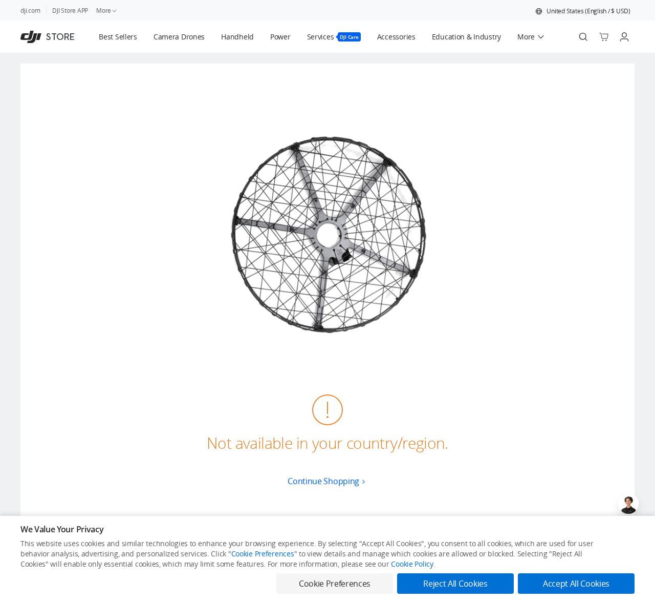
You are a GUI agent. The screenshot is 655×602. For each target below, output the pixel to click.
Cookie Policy (412, 564)
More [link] (103, 10)
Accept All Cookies (576, 583)
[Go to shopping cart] (604, 37)
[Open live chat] (628, 503)
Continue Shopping (323, 481)
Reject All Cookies (455, 583)
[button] (583, 11)
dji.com (30, 10)
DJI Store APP (70, 10)
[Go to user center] (624, 37)
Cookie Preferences (262, 553)
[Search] (583, 37)
